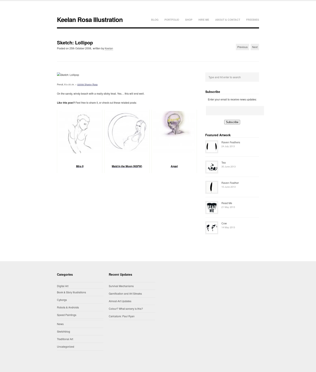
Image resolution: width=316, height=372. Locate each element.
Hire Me (203, 20)
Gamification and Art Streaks (125, 293)
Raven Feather (230, 182)
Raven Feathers (230, 142)
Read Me (226, 203)
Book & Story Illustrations (71, 292)
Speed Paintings (66, 315)
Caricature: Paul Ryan (122, 316)
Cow (224, 223)
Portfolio (171, 20)
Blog (154, 20)
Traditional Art (65, 339)
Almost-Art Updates (120, 301)
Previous (242, 47)
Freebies (252, 20)
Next (255, 47)
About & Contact (227, 20)
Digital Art (62, 286)
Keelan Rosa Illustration (90, 19)
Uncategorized (65, 346)
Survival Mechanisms (121, 286)
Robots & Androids (68, 307)
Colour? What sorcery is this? (126, 308)
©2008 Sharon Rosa (87, 84)
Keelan (109, 48)
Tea (223, 162)
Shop (188, 20)
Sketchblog (63, 331)
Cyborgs (62, 300)
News (60, 324)
